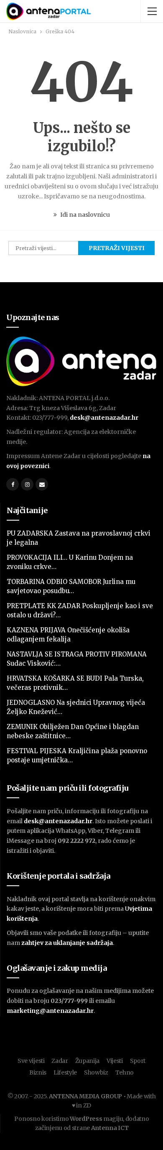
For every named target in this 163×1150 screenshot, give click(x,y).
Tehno (124, 1072)
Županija (87, 1061)
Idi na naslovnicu (84, 214)
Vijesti (115, 1061)
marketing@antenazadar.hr (50, 1011)
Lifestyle (65, 1072)
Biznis (37, 1072)
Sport (138, 1061)
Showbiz (96, 1072)
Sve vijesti (31, 1061)
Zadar (59, 1061)
